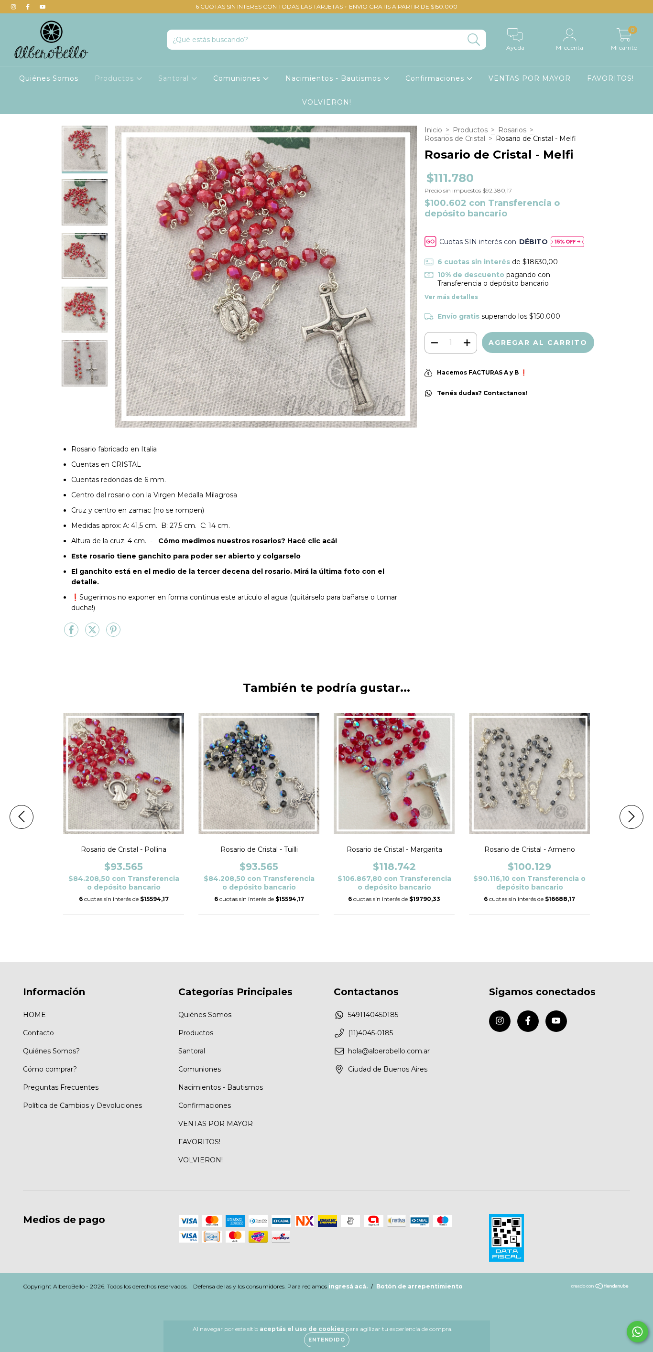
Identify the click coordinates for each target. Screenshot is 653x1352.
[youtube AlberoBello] (42, 6)
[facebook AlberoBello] (29, 6)
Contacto (38, 1033)
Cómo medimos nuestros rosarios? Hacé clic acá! (247, 541)
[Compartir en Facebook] (72, 633)
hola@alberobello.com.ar (389, 1051)
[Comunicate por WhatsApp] (637, 1331)
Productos (115, 78)
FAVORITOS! (610, 78)
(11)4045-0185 (370, 1033)
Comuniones (238, 78)
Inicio (433, 130)
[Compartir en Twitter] (93, 633)
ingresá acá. (348, 1286)
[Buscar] (474, 40)
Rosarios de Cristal (454, 138)
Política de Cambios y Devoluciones (82, 1105)
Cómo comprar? (50, 1069)
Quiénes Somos (48, 78)
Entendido (326, 1340)
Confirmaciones (436, 78)
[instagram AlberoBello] (14, 6)
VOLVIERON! (326, 102)
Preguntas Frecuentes (60, 1087)
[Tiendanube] (600, 1287)
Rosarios (512, 130)
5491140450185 (373, 1014)
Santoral (174, 78)
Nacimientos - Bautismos (334, 78)
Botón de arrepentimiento (419, 1286)
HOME (34, 1014)
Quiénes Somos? (51, 1051)
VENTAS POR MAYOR (530, 78)
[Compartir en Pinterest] (113, 633)
